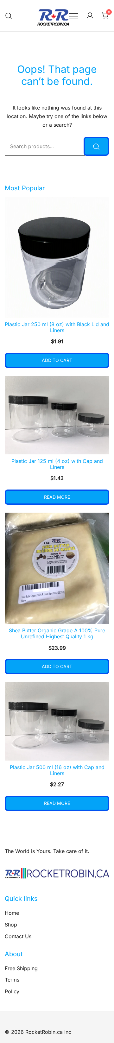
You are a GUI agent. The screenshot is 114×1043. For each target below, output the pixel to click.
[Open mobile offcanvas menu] (73, 15)
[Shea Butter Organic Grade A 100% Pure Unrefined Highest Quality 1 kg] (57, 568)
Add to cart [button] (57, 360)
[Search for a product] (9, 15)
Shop (11, 924)
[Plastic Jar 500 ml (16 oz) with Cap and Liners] (57, 721)
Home (12, 913)
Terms (12, 980)
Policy (12, 991)
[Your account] (90, 16)
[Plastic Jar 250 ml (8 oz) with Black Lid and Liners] (57, 257)
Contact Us (18, 936)
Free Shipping (21, 968)
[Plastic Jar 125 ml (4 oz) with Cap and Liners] (57, 415)
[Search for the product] (96, 146)
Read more (57, 497)
